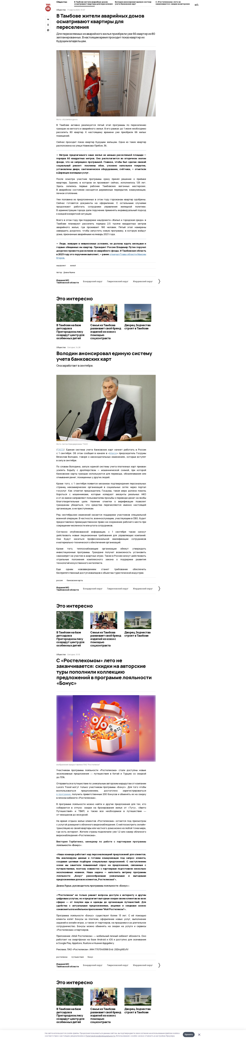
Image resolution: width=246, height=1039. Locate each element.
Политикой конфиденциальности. (101, 1036)
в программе (63, 794)
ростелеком (61, 957)
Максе (113, 453)
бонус (90, 957)
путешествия (77, 957)
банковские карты (75, 580)
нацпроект (61, 265)
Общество (61, 2)
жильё (73, 265)
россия (59, 580)
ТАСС (60, 449)
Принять (189, 1034)
